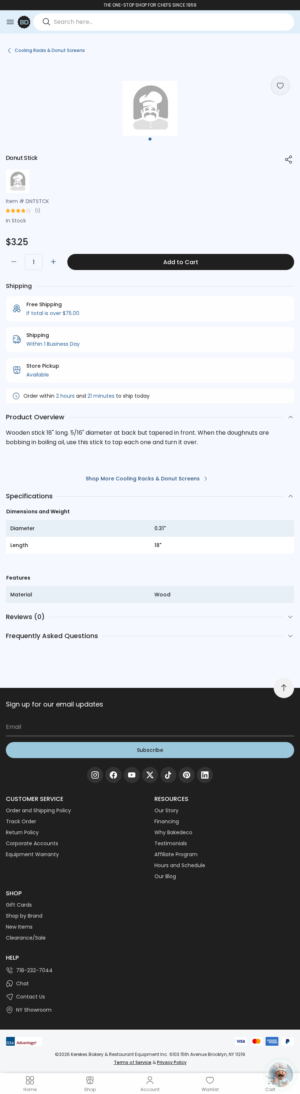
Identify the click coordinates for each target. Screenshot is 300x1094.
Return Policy (22, 832)
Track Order (21, 821)
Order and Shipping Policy (38, 810)
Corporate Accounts (32, 843)
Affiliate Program (176, 854)
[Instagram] (95, 775)
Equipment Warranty (32, 854)
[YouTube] (132, 775)
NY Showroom (34, 1010)
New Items (19, 926)
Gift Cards (19, 904)
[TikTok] (168, 775)
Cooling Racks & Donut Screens (50, 50)
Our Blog (165, 876)
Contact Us (30, 996)
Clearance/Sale (26, 937)
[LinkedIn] (205, 775)
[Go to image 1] (150, 139)
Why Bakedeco (173, 832)
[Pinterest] (187, 775)
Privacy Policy (172, 1062)
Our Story (166, 810)
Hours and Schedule (179, 865)
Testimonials (170, 843)
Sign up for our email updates (54, 704)
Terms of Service (132, 1062)
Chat (22, 983)
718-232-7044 (34, 970)
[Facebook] (113, 775)
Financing (166, 821)
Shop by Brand (24, 915)
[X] (150, 775)
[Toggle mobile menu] (10, 22)
